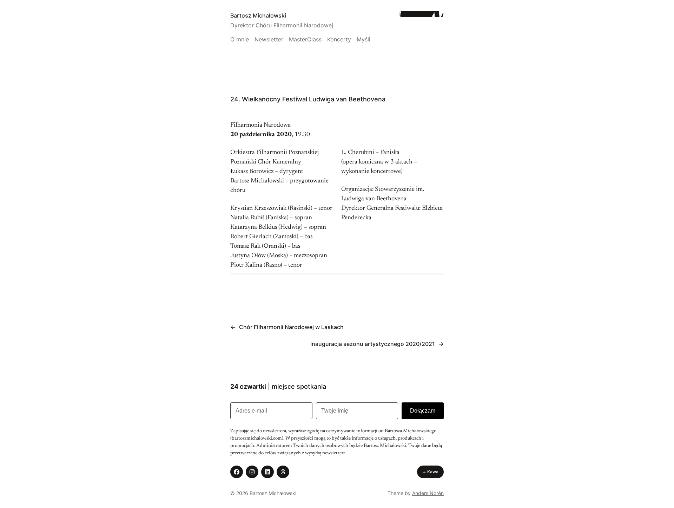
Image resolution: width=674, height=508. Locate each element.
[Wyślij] (423, 410)
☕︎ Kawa (430, 471)
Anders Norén (428, 493)
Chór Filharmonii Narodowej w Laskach (291, 326)
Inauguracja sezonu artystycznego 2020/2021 (372, 343)
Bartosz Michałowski (258, 15)
